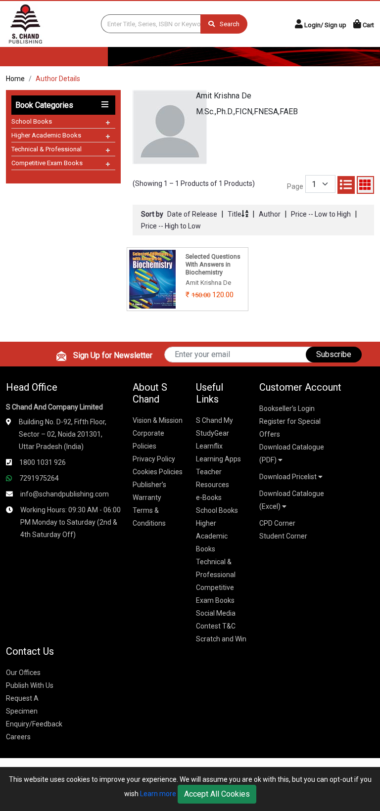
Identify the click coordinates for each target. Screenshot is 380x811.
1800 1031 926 (42, 462)
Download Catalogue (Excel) (291, 500)
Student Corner (283, 536)
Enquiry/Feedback (34, 724)
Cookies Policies (158, 472)
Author (270, 214)
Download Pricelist (288, 477)
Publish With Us (29, 685)
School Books (31, 121)
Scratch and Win (221, 639)
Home (15, 79)
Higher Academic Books (46, 135)
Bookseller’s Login (287, 408)
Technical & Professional (46, 149)
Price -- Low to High (321, 214)
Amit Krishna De (223, 95)
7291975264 (39, 478)
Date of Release (192, 214)
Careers (18, 737)
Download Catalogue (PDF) (291, 453)
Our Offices (23, 672)
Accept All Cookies (217, 794)
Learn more (158, 794)
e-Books (209, 497)
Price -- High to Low (171, 226)
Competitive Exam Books (47, 163)
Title (234, 214)
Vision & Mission (158, 420)
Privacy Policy (154, 459)
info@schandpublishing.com (64, 494)
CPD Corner (277, 523)
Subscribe (333, 354)
